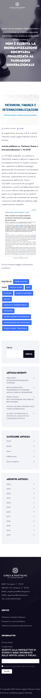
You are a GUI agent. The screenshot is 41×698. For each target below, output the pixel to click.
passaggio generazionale (15, 305)
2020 (9, 503)
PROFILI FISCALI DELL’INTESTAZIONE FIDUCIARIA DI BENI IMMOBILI (20, 399)
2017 (8, 516)
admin (21, 129)
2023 (8, 489)
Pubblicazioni (21, 282)
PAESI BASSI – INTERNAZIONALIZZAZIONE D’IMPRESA (17, 380)
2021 (8, 498)
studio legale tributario (15, 328)
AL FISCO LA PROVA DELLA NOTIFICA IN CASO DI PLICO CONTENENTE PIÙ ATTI (18, 416)
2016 (8, 521)
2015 (8, 526)
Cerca (9, 347)
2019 (8, 507)
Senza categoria (13, 461)
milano (7, 299)
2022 (9, 493)
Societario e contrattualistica (13, 621)
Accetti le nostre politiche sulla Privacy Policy (19, 666)
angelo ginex (16, 287)
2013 (8, 535)
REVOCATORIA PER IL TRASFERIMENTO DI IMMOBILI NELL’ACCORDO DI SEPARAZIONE (19, 390)
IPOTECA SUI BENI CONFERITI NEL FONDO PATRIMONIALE (20, 407)
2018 (8, 512)
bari (28, 287)
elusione (8, 293)
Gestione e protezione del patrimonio (17, 625)
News (9, 451)
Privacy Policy (7, 642)
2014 (8, 530)
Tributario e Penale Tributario (13, 617)
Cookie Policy (7, 646)
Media (9, 446)
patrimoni (8, 311)
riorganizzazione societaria (17, 323)
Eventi (9, 441)
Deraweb (28, 693)
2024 (9, 484)
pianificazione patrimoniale (16, 317)
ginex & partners (23, 293)
